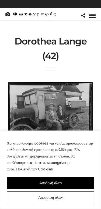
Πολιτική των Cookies (34, 169)
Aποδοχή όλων (50, 182)
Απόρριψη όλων (50, 197)
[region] (50, 170)
